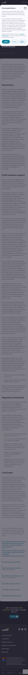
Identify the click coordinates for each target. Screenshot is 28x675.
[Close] (25, 8)
